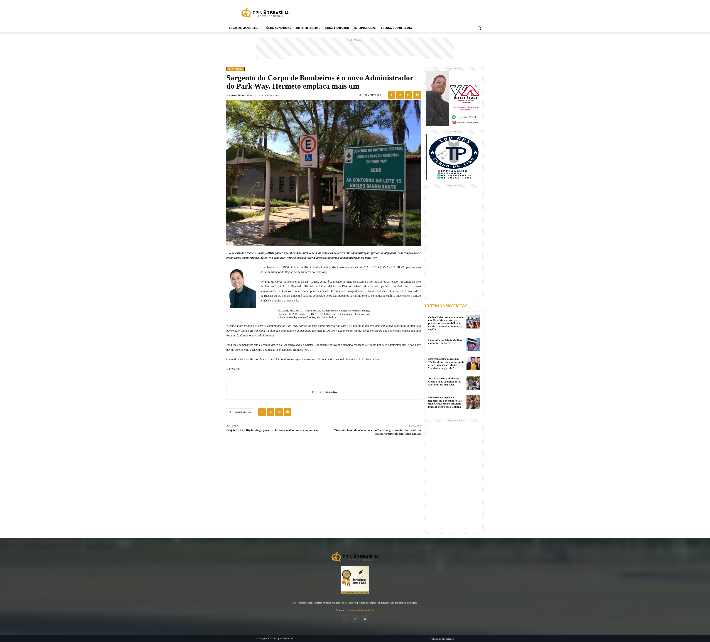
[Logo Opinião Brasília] (265, 13)
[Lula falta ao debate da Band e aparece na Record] (473, 344)
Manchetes (235, 69)
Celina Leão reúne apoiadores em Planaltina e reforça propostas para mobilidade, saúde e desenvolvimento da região (446, 323)
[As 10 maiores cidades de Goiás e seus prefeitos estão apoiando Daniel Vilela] (473, 383)
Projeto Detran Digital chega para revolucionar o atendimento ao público (272, 430)
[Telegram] (417, 95)
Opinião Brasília (242, 95)
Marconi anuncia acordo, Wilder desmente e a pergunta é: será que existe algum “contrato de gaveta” (446, 363)
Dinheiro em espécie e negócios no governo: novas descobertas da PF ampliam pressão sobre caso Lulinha (445, 402)
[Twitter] (400, 95)
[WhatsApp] (408, 95)
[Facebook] (391, 95)
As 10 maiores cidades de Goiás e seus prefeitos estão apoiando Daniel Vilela (444, 381)
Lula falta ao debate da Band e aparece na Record (445, 341)
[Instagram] (355, 619)
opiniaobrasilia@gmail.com (360, 610)
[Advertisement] (355, 50)
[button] (479, 27)
